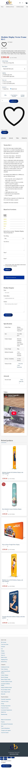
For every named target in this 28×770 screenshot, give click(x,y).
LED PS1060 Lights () (8, 76)
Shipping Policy (4, 659)
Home (2, 6)
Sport (2, 726)
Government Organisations (6, 710)
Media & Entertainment (6, 719)
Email (5, 258)
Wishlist (2, 651)
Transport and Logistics (6, 730)
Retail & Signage (4, 677)
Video (17, 138)
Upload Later (14, 88)
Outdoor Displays (4, 675)
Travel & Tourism (4, 732)
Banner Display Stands (5, 679)
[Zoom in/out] (13, 757)
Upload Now (6, 88)
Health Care (3, 712)
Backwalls (19, 338)
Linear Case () (7, 81)
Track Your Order (4, 644)
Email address (6, 295)
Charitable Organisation (6, 699)
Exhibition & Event (10, 6)
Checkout (3, 646)
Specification (3, 138)
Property (3, 721)
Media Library (4, 657)
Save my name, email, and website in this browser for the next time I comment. (15, 265)
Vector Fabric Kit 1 (21, 381)
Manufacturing (4, 714)
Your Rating (6, 235)
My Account (3, 642)
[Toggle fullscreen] (9, 757)
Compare (10, 42)
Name (5, 252)
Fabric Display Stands (5, 691)
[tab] (3, 139)
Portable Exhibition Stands (6, 681)
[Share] (5, 757)
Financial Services (4, 707)
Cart (2, 648)
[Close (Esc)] (1, 757)
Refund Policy (4, 661)
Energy (2, 703)
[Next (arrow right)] (5, 759)
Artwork (11, 138)
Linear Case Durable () (9, 83)
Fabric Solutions (4, 669)
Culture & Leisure (4, 701)
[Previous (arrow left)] (1, 759)
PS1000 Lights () (7, 74)
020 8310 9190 (14, 754)
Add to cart (14, 101)
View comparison (6, 765)
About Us (3, 655)
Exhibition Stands (20, 6)
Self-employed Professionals (7, 724)
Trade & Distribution (5, 728)
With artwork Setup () (8, 62)
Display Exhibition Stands (6, 687)
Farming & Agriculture (5, 705)
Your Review (6, 241)
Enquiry (5, 301)
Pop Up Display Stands (5, 689)
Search (20, 2)
